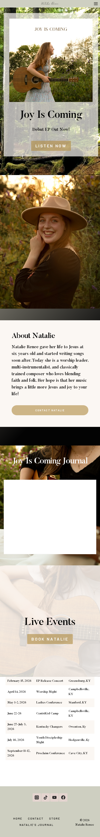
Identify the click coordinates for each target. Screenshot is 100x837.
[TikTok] (45, 797)
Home (17, 818)
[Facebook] (63, 797)
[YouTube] (54, 797)
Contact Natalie (50, 410)
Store (54, 818)
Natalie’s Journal (37, 824)
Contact (35, 818)
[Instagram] (37, 797)
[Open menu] (95, 3)
